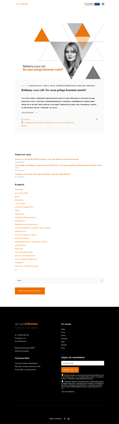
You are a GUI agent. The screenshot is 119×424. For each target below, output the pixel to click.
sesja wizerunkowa (24, 252)
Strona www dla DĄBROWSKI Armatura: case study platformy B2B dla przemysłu (47, 159)
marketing (20, 221)
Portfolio (64, 339)
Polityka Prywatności (22, 351)
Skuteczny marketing (25, 256)
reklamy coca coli (55, 123)
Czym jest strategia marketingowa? (26, 363)
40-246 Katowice (20, 341)
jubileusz (19, 214)
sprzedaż (90, 86)
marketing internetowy (26, 224)
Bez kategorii (21, 193)
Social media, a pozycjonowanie (25, 369)
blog (53, 86)
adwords (19, 190)
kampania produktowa (66, 86)
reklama (81, 86)
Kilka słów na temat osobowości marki (27, 366)
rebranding (20, 245)
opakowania (20, 231)
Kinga (46, 86)
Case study (20, 203)
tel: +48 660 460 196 (22, 335)
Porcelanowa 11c (20, 338)
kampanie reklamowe (34, 123)
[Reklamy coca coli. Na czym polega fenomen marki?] (59, 51)
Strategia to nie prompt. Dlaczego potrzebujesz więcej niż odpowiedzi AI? (43, 174)
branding (19, 200)
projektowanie (22, 238)
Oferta (63, 335)
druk (17, 210)
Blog (62, 342)
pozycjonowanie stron (25, 235)
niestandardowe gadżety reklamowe (32, 228)
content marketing (24, 207)
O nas (63, 332)
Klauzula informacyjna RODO (25, 348)
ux (16, 270)
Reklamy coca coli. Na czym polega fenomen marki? (53, 90)
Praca (63, 348)
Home (63, 329)
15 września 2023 (35, 86)
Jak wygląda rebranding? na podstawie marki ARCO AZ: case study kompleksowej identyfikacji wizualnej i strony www (58, 166)
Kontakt (63, 345)
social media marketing (26, 259)
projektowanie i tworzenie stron (31, 242)
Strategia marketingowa (27, 266)
